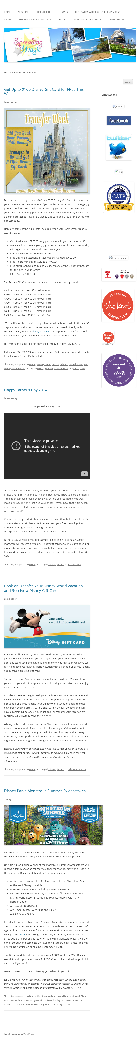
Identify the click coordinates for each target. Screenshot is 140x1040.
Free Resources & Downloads (35, 19)
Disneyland (17, 1000)
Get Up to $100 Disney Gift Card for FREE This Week (44, 91)
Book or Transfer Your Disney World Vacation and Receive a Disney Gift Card (43, 588)
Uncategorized (44, 996)
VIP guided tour (47, 1004)
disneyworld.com (41, 331)
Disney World (44, 364)
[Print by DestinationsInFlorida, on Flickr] (119, 171)
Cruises (64, 12)
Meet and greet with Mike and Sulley (42, 1000)
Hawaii (62, 19)
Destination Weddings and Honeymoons (97, 12)
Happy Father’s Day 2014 (25, 389)
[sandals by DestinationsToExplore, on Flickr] (118, 106)
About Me (23, 12)
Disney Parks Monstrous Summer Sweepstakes (45, 790)
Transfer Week (61, 368)
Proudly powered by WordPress (19, 1033)
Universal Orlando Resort (87, 19)
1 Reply (7, 799)
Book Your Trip (44, 12)
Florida (55, 364)
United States (76, 364)
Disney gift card (45, 368)
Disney (7, 19)
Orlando (64, 364)
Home (7, 12)
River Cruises (117, 19)
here (22, 934)
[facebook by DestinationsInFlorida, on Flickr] (119, 124)
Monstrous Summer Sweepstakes (21, 1004)
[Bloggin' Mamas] (118, 257)
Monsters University (71, 1000)
